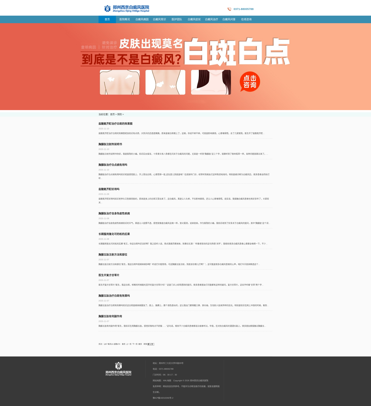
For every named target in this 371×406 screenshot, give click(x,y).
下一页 (135, 344)
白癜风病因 (142, 19)
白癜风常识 (159, 19)
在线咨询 (246, 19)
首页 (112, 114)
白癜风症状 (194, 19)
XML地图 (167, 380)
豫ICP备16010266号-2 (163, 398)
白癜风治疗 (211, 19)
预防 (119, 114)
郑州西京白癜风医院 (199, 380)
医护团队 (177, 19)
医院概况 (124, 19)
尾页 (140, 344)
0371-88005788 (244, 9)
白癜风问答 (228, 19)
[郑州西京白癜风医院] (130, 8)
